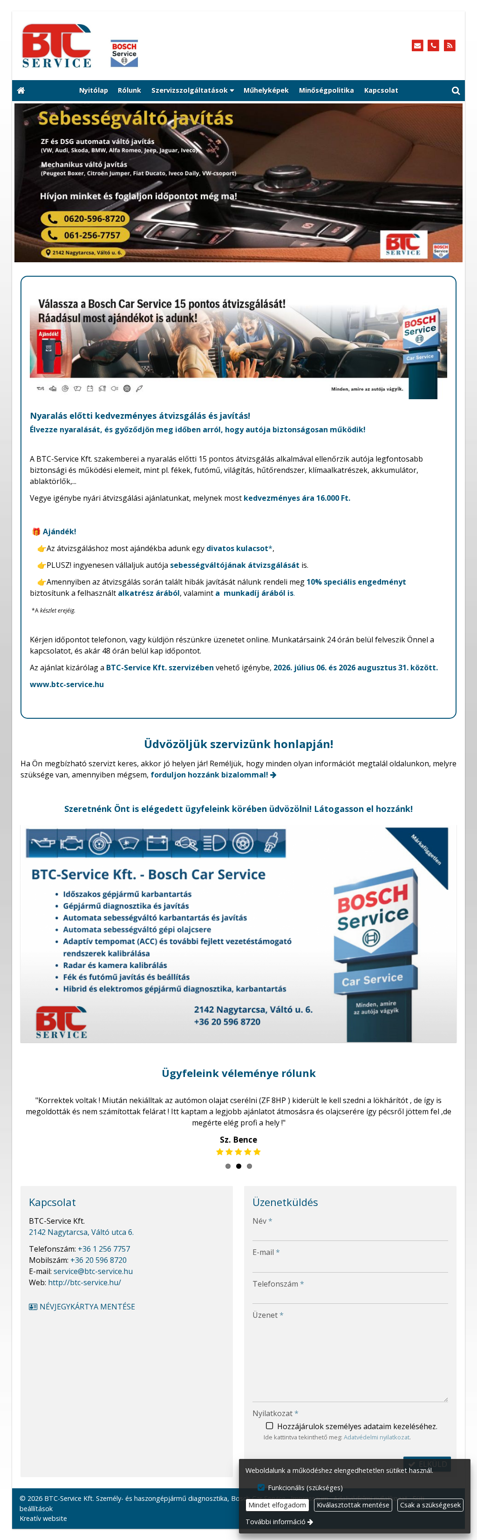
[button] (456, 91)
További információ (275, 1521)
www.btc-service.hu (67, 684)
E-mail (266, 1252)
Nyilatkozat (275, 1413)
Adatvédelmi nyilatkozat (376, 1437)
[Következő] (448, 183)
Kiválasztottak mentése (353, 1504)
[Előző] (28, 183)
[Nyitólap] (122, 45)
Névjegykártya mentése (86, 1307)
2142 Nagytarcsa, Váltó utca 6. (81, 1232)
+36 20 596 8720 (98, 1260)
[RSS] (450, 46)
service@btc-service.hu (93, 1271)
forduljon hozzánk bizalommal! (209, 775)
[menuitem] (21, 91)
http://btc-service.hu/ (84, 1282)
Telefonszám (278, 1284)
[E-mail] (417, 46)
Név (262, 1221)
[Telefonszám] (433, 46)
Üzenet (268, 1315)
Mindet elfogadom (277, 1504)
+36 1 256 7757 (104, 1249)
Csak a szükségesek (430, 1504)
